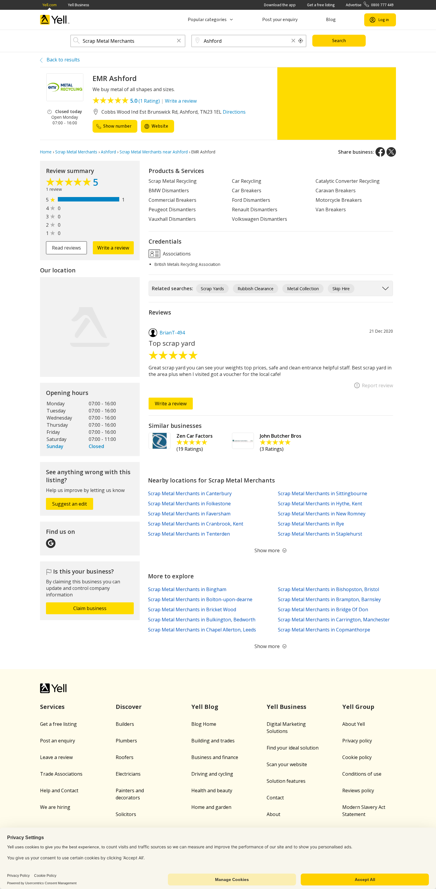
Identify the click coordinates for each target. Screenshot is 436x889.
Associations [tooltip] (176, 253)
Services (52, 707)
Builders (125, 724)
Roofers (124, 757)
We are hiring (55, 807)
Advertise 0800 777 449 (370, 5)
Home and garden (211, 807)
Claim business (89, 608)
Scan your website (287, 764)
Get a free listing (321, 5)
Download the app (280, 5)
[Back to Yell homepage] (55, 20)
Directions (234, 112)
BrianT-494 (172, 332)
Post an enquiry (57, 740)
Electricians (128, 774)
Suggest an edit (69, 504)
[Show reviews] (69, 183)
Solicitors (126, 814)
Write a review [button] (113, 248)
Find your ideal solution (293, 747)
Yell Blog (204, 707)
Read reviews (66, 248)
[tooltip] (300, 41)
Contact (275, 797)
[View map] (90, 327)
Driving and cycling (212, 774)
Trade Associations (61, 774)
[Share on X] (391, 152)
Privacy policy (357, 740)
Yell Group (358, 707)
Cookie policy (357, 757)
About (273, 814)
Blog (331, 19)
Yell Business (78, 5)
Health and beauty (211, 790)
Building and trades (213, 740)
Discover (129, 707)
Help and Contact (59, 790)
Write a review (181, 101)
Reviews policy (358, 790)
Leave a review (56, 757)
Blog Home (203, 724)
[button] (178, 41)
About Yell (353, 724)
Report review (377, 385)
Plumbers (126, 740)
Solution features (286, 781)
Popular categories (207, 19)
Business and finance (214, 757)
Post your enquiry (279, 19)
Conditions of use (361, 774)
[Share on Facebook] (380, 152)
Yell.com (49, 5)
